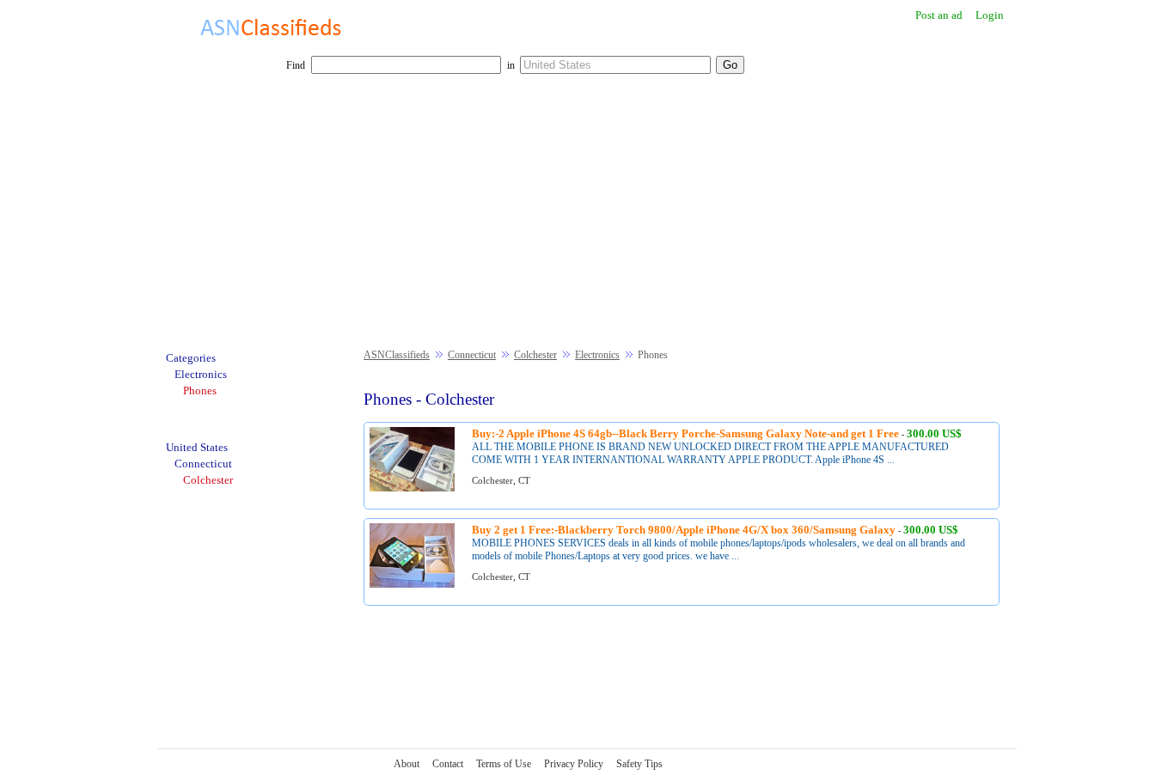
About (406, 764)
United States (197, 447)
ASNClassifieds (397, 355)
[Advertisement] (587, 220)
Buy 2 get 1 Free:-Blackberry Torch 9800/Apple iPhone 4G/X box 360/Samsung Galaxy (684, 529)
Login (989, 15)
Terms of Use (503, 764)
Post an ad (939, 15)
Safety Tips (639, 764)
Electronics (597, 355)
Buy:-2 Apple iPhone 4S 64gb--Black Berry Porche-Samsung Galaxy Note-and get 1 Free (685, 433)
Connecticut (472, 355)
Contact (447, 764)
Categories (191, 357)
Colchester (535, 355)
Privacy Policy (573, 764)
